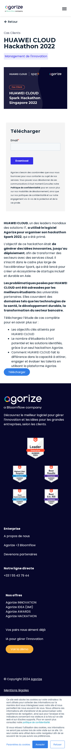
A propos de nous (17, 536)
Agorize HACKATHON (21, 616)
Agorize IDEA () (19, 607)
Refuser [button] (57, 744)
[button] (64, 8)
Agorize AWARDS (18, 611)
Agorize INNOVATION (21, 602)
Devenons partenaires (20, 554)
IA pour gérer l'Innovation (24, 639)
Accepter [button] (40, 744)
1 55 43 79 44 (19, 575)
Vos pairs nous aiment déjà (25, 630)
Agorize (36, 679)
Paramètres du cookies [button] (18, 744)
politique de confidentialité (36, 722)
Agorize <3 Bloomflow (20, 545)
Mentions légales (16, 690)
